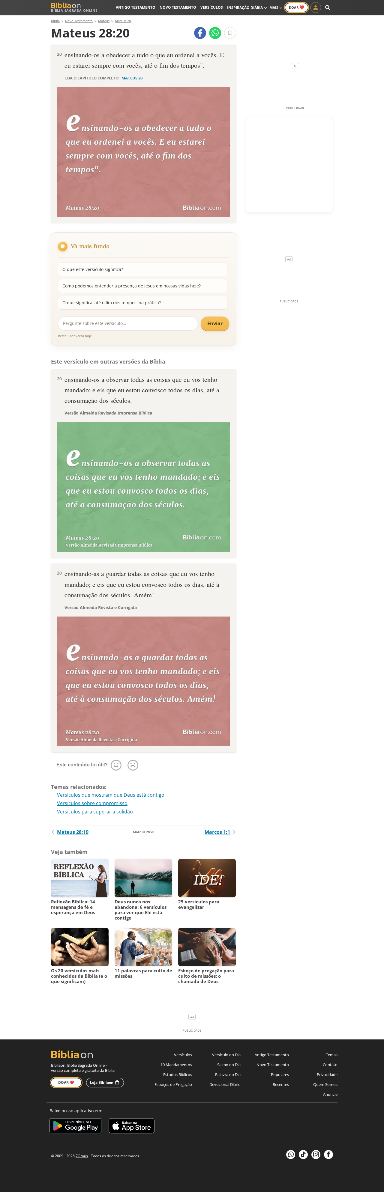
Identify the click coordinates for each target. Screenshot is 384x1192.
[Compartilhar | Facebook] (200, 33)
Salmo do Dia (229, 1064)
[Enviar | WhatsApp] (215, 33)
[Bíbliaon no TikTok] (303, 1154)
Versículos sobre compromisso (92, 803)
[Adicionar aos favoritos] (230, 33)
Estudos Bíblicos (177, 1074)
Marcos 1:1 (217, 832)
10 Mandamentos (176, 1064)
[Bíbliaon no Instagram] (315, 1154)
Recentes (281, 1084)
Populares (280, 1074)
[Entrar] (315, 7)
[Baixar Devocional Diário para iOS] (131, 1127)
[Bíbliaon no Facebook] (328, 1154)
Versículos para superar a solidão (95, 811)
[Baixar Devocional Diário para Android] (75, 1127)
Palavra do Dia (228, 1074)
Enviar (215, 323)
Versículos (211, 7)
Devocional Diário (225, 1084)
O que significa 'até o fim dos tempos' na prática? (111, 302)
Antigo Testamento (135, 7)
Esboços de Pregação (173, 1084)
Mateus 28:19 (72, 832)
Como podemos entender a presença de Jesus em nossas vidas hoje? (131, 286)
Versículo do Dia (226, 1054)
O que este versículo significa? (92, 269)
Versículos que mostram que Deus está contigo (110, 795)
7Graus (82, 1155)
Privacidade (327, 1074)
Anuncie (330, 1094)
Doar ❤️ (66, 1082)
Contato (330, 1064)
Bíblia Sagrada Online (74, 10)
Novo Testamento (178, 7)
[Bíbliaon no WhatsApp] (290, 1154)
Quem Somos (325, 1084)
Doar (296, 7)
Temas (332, 1054)
